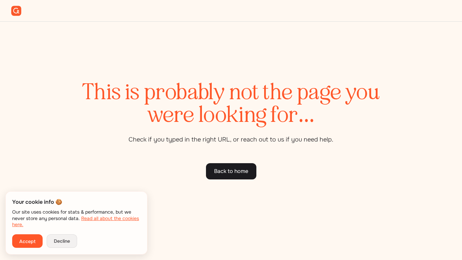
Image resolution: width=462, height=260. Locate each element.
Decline (62, 241)
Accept (27, 241)
